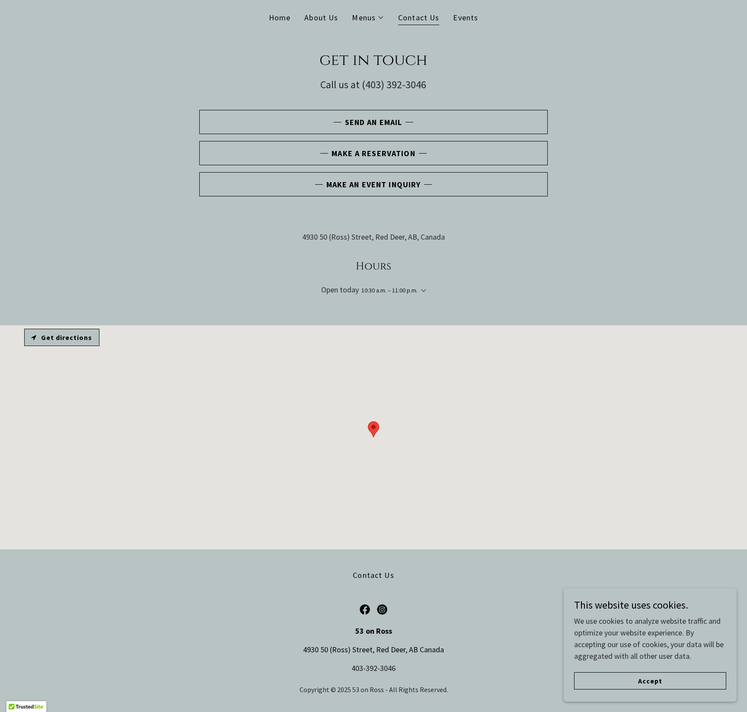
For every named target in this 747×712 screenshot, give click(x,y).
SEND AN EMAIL (373, 122)
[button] (368, 18)
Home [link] (280, 17)
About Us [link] (321, 17)
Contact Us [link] (418, 17)
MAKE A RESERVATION (373, 153)
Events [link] (465, 17)
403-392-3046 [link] (373, 668)
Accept (650, 681)
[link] (365, 609)
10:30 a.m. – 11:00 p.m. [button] (389, 290)
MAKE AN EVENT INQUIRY (373, 184)
